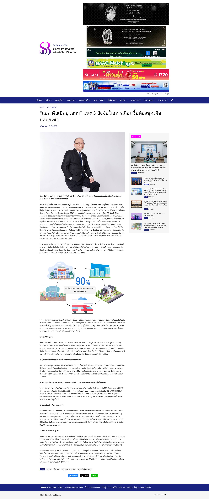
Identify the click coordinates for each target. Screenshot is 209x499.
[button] (172, 100)
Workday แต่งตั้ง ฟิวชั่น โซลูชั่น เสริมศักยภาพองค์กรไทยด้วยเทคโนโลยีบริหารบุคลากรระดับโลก (155, 180)
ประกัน (145, 196)
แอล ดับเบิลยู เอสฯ (84, 469)
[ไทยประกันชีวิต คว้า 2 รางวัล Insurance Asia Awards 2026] (136, 216)
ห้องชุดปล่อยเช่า (68, 469)
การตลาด (146, 229)
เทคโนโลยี (146, 184)
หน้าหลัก (42, 107)
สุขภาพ (134, 173)
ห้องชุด (56, 469)
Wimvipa (43, 126)
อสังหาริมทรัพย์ (52, 107)
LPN (49, 469)
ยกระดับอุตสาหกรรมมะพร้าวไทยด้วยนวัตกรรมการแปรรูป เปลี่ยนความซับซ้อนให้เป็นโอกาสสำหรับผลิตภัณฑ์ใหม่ (155, 225)
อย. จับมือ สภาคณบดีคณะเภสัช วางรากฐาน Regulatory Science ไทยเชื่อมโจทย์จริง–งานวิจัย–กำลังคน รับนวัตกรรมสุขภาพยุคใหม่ (149, 167)
